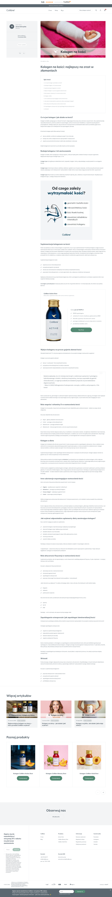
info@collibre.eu (44, 859)
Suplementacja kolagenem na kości (53, 88)
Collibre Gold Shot (62, 842)
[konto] (100, 10)
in (23, 53)
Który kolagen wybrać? (85, 10)
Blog (62, 10)
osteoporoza (93, 255)
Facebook (96, 837)
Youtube (96, 844)
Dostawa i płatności (81, 837)
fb (20, 53)
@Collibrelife (56, 817)
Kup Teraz (81, 330)
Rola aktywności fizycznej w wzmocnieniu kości (55, 103)
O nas (50, 10)
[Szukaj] (96, 10)
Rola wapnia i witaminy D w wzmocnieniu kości (55, 93)
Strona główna (43, 61)
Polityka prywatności (81, 844)
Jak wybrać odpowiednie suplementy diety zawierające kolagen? (59, 101)
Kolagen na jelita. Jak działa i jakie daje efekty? (89, 724)
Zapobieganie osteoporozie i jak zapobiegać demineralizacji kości (59, 106)
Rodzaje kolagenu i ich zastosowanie (53, 85)
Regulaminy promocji (81, 842)
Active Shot (61, 837)
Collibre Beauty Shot (63, 839)
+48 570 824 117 (44, 857)
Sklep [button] (56, 10)
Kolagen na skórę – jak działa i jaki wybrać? (54, 724)
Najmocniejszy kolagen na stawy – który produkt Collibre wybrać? (20, 724)
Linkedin (96, 842)
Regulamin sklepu (80, 839)
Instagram (96, 839)
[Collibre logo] (10, 10)
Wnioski (47, 109)
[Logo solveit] (106, 884)
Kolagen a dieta (48, 96)
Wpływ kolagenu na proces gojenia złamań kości (55, 90)
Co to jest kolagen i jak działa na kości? (53, 83)
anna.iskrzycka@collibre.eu (65, 859)
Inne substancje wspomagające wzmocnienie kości (56, 98)
